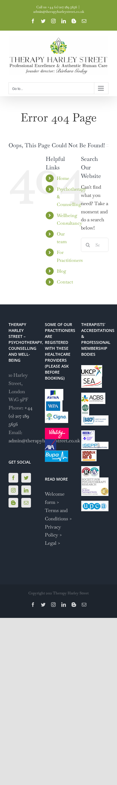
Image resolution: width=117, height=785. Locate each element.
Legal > (52, 543)
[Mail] (26, 503)
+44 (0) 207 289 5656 (20, 416)
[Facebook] (13, 478)
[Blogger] (13, 503)
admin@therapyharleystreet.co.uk (58, 11)
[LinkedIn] (26, 490)
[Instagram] (13, 490)
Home (63, 178)
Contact (65, 282)
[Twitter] (26, 478)
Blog (61, 271)
